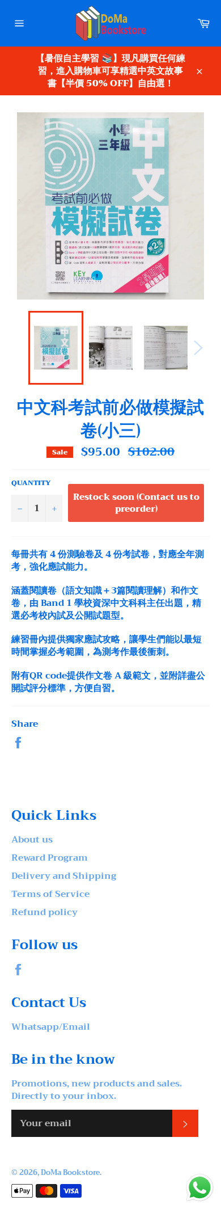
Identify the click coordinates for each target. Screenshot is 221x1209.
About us (32, 840)
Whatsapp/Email (50, 1027)
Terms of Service (50, 894)
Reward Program (49, 858)
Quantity (31, 483)
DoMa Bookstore (70, 1172)
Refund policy (44, 912)
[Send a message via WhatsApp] (199, 1187)
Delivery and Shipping (63, 876)
